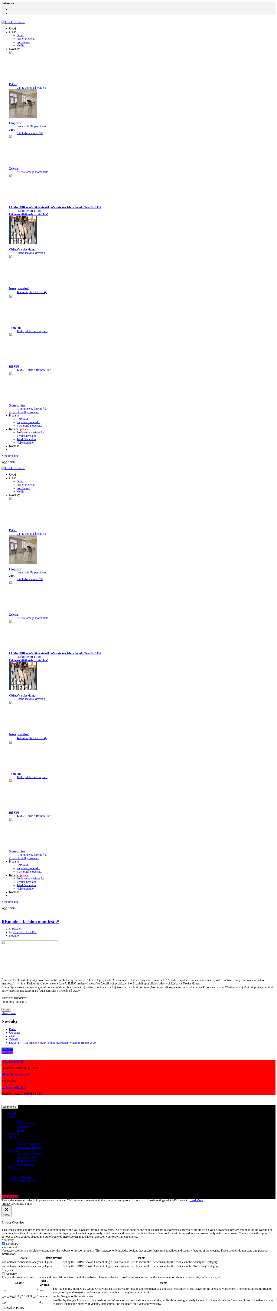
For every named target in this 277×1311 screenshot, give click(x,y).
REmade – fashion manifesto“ (30, 921)
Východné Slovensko (29, 425)
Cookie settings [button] (156, 1200)
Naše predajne (25, 442)
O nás (12, 31)
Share (6, 1009)
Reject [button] (183, 1200)
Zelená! (13, 1039)
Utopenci (14, 1032)
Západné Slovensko (28, 422)
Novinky (14, 48)
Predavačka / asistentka (30, 432)
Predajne (14, 415)
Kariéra (19, 429)
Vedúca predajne (26, 435)
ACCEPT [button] (172, 1200)
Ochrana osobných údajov (93, 1100)
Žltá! (12, 1036)
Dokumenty (69, 1100)
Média (20, 45)
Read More (196, 1200)
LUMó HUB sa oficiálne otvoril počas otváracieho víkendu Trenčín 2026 (52, 1042)
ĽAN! (12, 1029)
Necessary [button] (8, 1240)
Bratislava (22, 418)
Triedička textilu (26, 439)
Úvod (12, 28)
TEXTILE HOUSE (25, 932)
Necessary (12, 1243)
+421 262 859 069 (20, 1177)
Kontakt (14, 446)
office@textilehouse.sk (22, 1180)
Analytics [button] (7, 1270)
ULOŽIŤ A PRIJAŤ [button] (14, 1307)
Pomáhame (23, 42)
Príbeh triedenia (26, 38)
